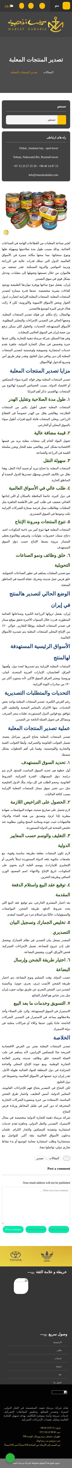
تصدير (39, 1158)
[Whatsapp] (29, 1451)
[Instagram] (37, 1451)
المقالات (48, 72)
